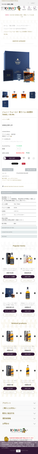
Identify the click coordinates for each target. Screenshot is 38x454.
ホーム (6, 25)
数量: (3, 149)
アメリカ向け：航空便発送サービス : (8, 135)
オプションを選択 (10, 276)
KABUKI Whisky (14, 1)
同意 (18, 451)
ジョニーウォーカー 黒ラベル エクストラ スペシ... (28, 347)
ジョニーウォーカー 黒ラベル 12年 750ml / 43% (10, 347)
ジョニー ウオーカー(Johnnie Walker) (15, 28)
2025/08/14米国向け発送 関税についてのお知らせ (22, 15)
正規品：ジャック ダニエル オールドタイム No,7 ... (10, 269)
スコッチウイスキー (23, 25)
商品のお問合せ (7, 170)
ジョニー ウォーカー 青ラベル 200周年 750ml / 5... (10, 304)
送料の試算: (5, 153)
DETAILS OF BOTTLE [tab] (7, 192)
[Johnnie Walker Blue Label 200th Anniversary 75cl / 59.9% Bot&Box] (19, 68)
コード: (4, 173)
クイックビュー (10, 280)
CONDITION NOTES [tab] (7, 232)
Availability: (6, 146)
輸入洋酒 (12, 25)
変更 (28, 153)
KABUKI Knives (5, 1)
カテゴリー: (5, 176)
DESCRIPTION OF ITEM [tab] (8, 228)
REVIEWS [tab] (4, 236)
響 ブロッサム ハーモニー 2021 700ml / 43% (28, 269)
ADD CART (12, 158)
